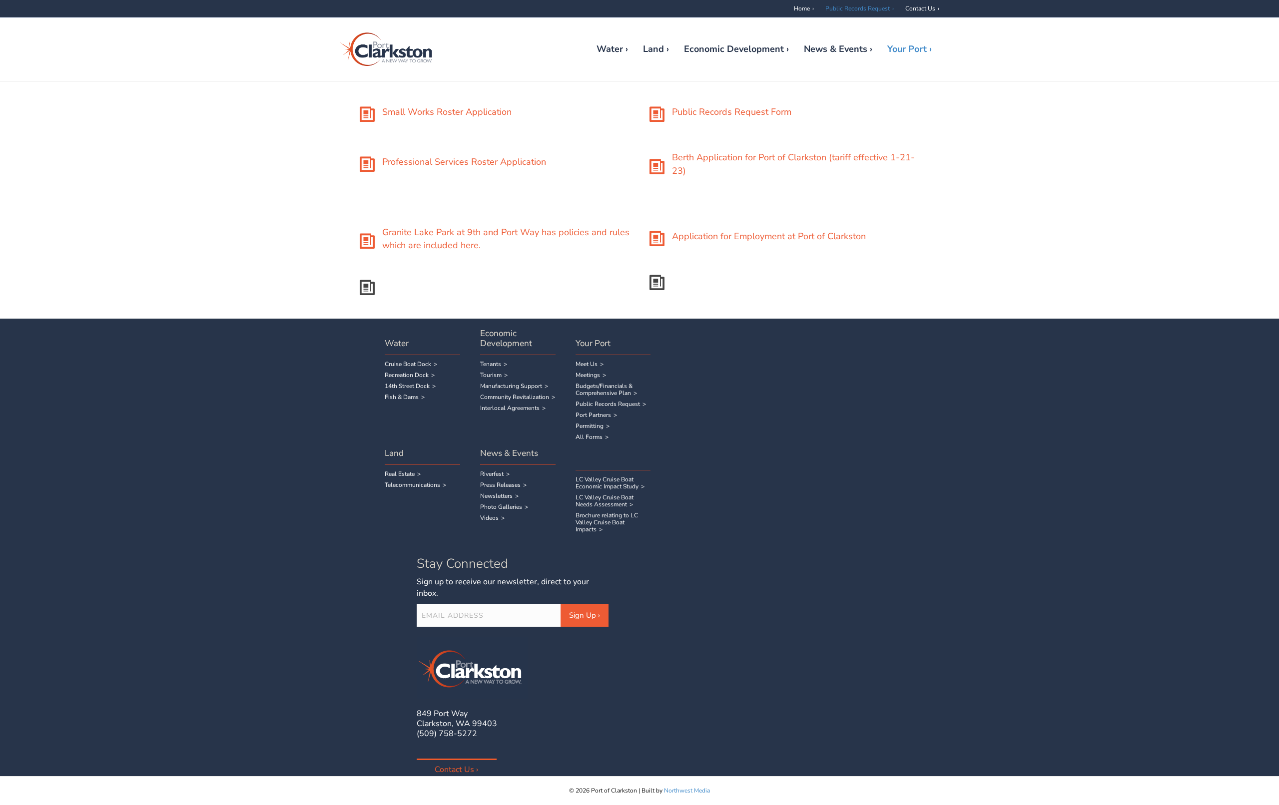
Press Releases (500, 485)
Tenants (490, 364)
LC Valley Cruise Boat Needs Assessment (605, 500)
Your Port (907, 49)
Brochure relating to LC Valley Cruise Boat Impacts (607, 522)
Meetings (588, 375)
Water (610, 49)
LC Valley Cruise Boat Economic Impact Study (607, 482)
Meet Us (587, 364)
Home (802, 8)
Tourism (491, 375)
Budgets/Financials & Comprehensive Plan (604, 389)
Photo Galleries (501, 507)
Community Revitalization (514, 397)
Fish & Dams (402, 397)
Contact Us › (456, 769)
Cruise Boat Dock (408, 364)
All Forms (589, 437)
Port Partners (593, 415)
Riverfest (492, 474)
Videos (489, 518)
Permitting (590, 426)
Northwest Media (687, 791)
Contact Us (920, 8)
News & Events (835, 49)
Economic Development (734, 49)
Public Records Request (857, 8)
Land (653, 49)
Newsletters (496, 496)
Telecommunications (412, 485)
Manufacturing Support (511, 386)
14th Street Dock (407, 386)
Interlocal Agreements (510, 408)
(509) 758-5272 (447, 733)
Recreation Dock (407, 375)
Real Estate (400, 474)
